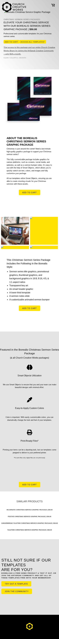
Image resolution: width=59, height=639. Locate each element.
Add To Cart (11, 42)
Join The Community (17, 591)
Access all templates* (33, 42)
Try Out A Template (16, 584)
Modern (22, 58)
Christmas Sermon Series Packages (22, 19)
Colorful (14, 58)
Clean (6, 58)
